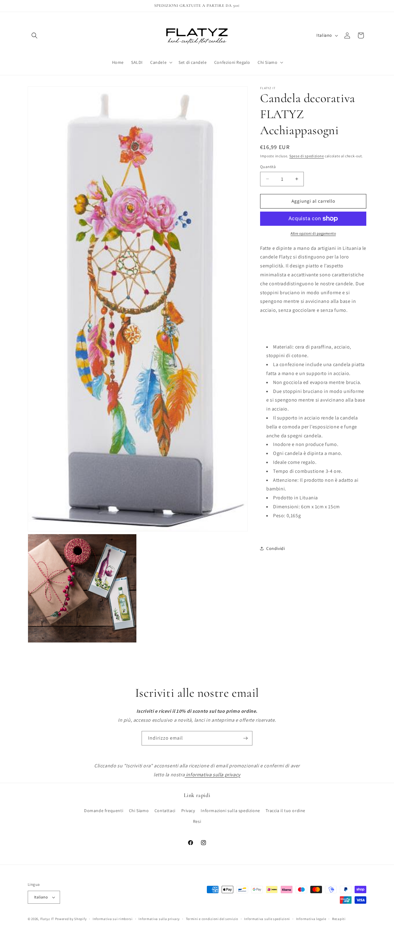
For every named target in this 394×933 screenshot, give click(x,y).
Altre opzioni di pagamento (313, 233)
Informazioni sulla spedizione (230, 810)
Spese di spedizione (306, 156)
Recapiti (339, 918)
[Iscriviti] (245, 738)
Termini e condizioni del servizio (212, 918)
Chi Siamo (139, 810)
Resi (197, 821)
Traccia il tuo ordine (285, 810)
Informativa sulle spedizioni (267, 918)
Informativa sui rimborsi (113, 918)
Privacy (188, 810)
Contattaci (165, 810)
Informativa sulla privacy (159, 918)
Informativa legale (311, 918)
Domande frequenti (103, 810)
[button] (34, 35)
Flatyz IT (47, 919)
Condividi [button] (275, 548)
